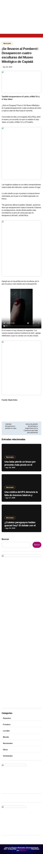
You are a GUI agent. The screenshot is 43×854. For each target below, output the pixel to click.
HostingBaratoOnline (23, 849)
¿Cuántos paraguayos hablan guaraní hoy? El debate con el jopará (20, 525)
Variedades (8, 756)
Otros (5, 750)
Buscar (5, 539)
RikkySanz (23, 850)
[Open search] (10, 36)
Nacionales (7, 43)
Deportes (7, 718)
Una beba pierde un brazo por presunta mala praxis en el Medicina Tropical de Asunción (20, 464)
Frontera (6, 724)
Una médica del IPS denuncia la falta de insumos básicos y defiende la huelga (21, 495)
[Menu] (4, 36)
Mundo (6, 737)
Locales (6, 731)
